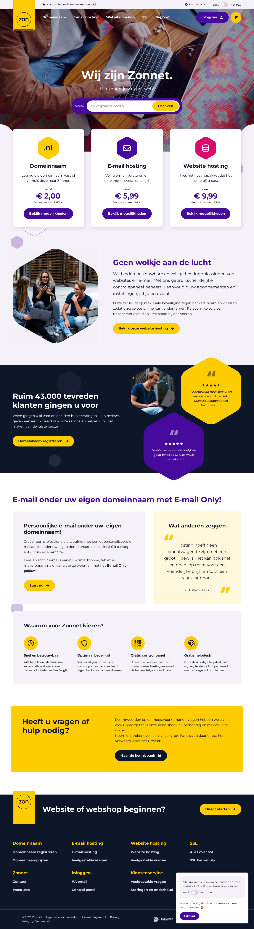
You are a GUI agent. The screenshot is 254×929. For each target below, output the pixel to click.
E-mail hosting (86, 17)
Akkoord (189, 916)
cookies (220, 903)
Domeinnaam (54, 17)
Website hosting (120, 17)
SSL (145, 17)
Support (163, 17)
